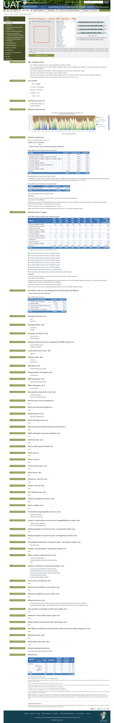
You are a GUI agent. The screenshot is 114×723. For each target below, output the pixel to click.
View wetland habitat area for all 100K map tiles (40, 193)
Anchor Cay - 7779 (60, 40)
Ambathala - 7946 (60, 37)
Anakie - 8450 (59, 38)
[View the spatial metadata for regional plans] (42, 414)
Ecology (85, 10)
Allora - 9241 (59, 34)
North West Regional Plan (37, 416)
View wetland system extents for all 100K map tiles (41, 176)
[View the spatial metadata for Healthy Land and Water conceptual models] (65, 549)
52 (72, 668)
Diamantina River (35, 338)
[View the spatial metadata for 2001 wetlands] (28, 267)
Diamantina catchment (38, 103)
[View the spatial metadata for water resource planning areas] (55, 555)
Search (106, 2)
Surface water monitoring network (39, 577)
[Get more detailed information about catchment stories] (43, 101)
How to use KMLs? (92, 35)
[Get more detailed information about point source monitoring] (48, 581)
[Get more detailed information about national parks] (40, 440)
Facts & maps (25, 10)
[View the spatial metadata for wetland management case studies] (58, 594)
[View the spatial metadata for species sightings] (36, 655)
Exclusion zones (34, 545)
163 (72, 674)
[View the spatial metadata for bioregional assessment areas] (54, 392)
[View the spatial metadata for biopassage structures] (48, 642)
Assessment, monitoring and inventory (69, 10)
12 (54, 674)
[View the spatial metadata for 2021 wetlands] (28, 253)
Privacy (38, 713)
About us (15, 10)
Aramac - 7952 (59, 42)
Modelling (9, 25)
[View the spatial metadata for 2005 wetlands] (28, 264)
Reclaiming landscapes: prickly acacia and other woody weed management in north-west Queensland (59, 603)
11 (72, 666)
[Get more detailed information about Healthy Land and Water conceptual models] (63, 549)
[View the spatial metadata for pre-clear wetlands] (28, 269)
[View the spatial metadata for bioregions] (39, 366)
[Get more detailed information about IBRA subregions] (42, 385)
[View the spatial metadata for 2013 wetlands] (28, 260)
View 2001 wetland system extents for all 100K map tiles (44, 267)
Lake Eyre (33, 321)
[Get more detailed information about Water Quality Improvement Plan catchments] (64, 622)
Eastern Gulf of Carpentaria (37, 523)
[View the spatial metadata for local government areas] (50, 351)
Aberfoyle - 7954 (59, 25)
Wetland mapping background (14, 31)
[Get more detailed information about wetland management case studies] (57, 594)
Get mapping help (11, 43)
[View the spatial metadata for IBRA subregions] (44, 385)
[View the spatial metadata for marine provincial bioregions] (51, 407)
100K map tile (40, 87)
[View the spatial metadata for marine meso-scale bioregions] (52, 400)
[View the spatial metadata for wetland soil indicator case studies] (58, 587)
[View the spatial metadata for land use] (78, 290)
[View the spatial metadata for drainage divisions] (45, 316)
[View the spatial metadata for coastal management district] (53, 499)
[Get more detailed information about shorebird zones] (42, 635)
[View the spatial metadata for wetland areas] (43, 137)
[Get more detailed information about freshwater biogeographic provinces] (58, 512)
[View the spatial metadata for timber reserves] (43, 486)
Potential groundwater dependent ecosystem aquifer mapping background (15, 39)
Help (79, 2)
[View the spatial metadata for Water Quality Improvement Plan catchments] (66, 622)
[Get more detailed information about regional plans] (41, 414)
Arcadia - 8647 (59, 43)
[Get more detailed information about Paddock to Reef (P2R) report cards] (57, 615)
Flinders (32, 329)
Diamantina (33, 327)
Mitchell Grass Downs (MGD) (38, 368)
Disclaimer (32, 713)
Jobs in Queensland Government (67, 713)
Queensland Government (57, 720)
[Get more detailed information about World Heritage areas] (46, 420)
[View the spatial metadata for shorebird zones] (43, 635)
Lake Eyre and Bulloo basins (38, 525)
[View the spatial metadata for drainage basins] (43, 325)
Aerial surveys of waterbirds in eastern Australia (43, 568)
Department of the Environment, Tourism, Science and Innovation (78, 7)
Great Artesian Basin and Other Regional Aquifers (43, 560)
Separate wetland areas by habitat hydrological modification (46, 146)
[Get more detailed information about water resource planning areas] (53, 555)
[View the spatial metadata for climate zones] (42, 357)
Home (7, 10)
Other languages (80, 713)
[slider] (109, 129)
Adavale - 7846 (59, 29)
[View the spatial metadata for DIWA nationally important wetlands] (59, 433)
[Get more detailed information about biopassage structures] (47, 642)
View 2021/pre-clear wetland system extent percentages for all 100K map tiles (50, 271)
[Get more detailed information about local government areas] (48, 351)
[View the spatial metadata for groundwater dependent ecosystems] (105, 32)
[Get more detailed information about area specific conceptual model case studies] (64, 609)
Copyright (26, 713)
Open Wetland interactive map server (91, 22)
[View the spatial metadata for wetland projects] (44, 600)
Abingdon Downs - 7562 (61, 26)
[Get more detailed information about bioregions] (37, 366)
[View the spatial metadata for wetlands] (105, 29)
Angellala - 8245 (59, 41)
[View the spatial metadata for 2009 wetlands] (28, 262)
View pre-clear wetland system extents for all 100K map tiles (45, 269)
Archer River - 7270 (60, 46)
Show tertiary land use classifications (40, 293)
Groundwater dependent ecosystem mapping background (15, 34)
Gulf (31, 319)
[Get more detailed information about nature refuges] (41, 505)
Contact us (74, 2)
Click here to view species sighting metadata (37, 676)
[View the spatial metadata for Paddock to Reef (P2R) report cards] (59, 615)
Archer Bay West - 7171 (61, 45)
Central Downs (34, 375)
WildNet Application (54, 688)
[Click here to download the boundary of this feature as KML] (30, 103)
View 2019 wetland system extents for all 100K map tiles (44, 255)
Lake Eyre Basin (36, 105)
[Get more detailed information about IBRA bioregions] (42, 379)
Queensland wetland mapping (38, 575)
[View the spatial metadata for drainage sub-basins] (47, 333)
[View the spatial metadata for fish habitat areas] (45, 492)
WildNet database (54, 678)
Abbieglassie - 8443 (60, 22)
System (31, 152)
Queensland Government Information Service (91, 39)
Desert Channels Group (36, 345)
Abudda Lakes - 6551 (60, 27)
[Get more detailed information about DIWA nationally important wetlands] (57, 433)
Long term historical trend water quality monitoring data (45, 572)
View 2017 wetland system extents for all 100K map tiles (44, 258)
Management (51, 10)
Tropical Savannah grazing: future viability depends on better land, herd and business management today (60, 605)
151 (45, 674)
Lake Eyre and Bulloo (36, 514)
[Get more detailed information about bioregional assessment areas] (53, 392)
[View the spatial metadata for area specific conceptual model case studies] (66, 609)
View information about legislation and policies (40, 651)
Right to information (46, 713)
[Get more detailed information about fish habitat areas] (43, 492)
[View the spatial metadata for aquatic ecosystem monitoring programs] (63, 566)
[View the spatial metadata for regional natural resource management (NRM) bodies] (73, 342)
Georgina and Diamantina (37, 558)
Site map (67, 2)
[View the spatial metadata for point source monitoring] (50, 581)
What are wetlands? (38, 10)
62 (45, 664)
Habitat (31, 186)
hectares (41, 142)
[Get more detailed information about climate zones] (40, 357)
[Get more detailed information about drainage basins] (42, 325)
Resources (95, 10)
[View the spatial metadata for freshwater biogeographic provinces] (60, 512)
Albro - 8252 (58, 31)
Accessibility (55, 713)
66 (72, 664)
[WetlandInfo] (30, 7)
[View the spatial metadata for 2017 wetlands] (28, 258)
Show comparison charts (69, 133)
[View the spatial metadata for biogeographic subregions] (51, 372)
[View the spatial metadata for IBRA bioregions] (43, 379)
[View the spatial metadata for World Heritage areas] (47, 420)
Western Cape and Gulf (36, 516)
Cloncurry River (34, 336)
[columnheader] (39, 299)
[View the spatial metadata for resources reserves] (46, 479)
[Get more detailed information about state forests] (39, 472)
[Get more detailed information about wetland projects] (42, 600)
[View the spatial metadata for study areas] (38, 453)
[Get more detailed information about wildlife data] (34, 655)
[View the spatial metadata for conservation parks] (46, 466)
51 (45, 668)
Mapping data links (11, 45)
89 (45, 672)
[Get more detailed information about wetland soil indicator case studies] (57, 587)
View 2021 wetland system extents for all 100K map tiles (44, 253)
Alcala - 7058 (59, 32)
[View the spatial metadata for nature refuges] (42, 505)
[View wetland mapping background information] (41, 137)
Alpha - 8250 (59, 35)
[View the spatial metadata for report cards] (39, 459)
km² (40, 144)
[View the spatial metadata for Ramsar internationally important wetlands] (64, 427)
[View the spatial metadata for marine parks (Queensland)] (52, 446)
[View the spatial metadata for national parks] (42, 440)
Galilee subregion (36, 394)
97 (72, 672)
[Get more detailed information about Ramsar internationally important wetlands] (63, 427)
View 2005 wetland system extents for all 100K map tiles (44, 264)
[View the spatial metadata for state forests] (41, 472)
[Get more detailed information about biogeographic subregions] (50, 372)
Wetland (62, 688)
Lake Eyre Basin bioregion (39, 397)
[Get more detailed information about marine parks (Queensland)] (50, 446)
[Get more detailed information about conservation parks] (44, 466)
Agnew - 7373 (59, 30)
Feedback (88, 713)
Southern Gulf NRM (35, 347)
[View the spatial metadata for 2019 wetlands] (28, 255)
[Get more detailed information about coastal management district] (52, 499)
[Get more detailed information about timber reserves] (42, 486)
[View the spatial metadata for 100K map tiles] (105, 25)
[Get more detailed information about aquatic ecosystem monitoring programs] (61, 566)
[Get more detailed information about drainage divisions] (44, 316)
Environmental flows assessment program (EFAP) (44, 570)
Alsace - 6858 (59, 36)
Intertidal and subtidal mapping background (14, 28)
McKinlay (32, 353)
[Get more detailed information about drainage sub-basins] (45, 333)
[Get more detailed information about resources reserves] (45, 479)
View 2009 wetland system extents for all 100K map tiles (44, 262)
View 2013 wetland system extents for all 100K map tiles (44, 260)
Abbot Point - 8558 (60, 24)
